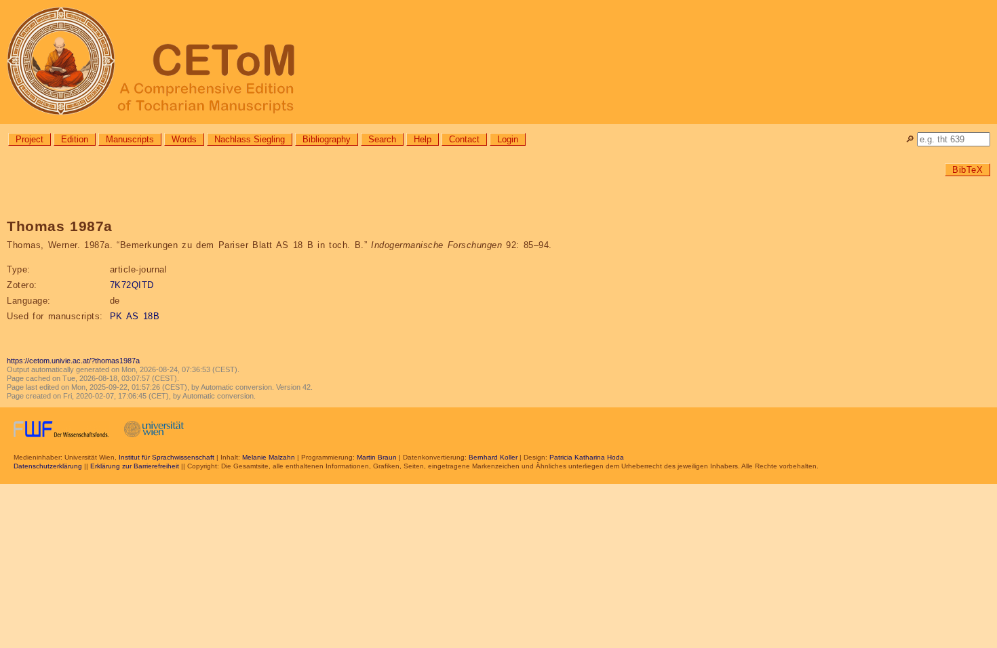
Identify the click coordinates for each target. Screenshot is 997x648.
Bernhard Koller (493, 457)
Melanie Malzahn (268, 457)
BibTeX (967, 170)
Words (184, 139)
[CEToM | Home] (498, 62)
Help (422, 139)
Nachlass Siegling (249, 139)
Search (382, 139)
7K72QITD (132, 285)
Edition (74, 139)
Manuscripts (130, 139)
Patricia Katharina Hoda (586, 457)
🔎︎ (909, 139)
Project (29, 139)
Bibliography (326, 139)
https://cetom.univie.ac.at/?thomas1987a (73, 361)
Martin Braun (377, 457)
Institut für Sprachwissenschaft (166, 457)
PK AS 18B (135, 316)
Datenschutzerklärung (48, 466)
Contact (464, 139)
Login (507, 139)
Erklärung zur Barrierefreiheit (134, 466)
